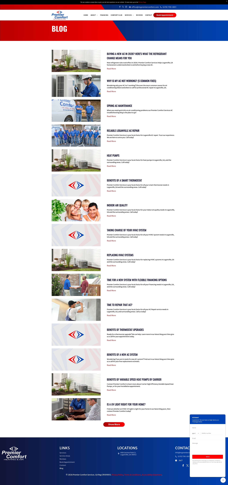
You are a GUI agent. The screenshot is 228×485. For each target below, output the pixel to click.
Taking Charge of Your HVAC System (126, 230)
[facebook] (120, 7)
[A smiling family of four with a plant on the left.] (76, 210)
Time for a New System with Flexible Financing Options (137, 280)
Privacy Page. (142, 2)
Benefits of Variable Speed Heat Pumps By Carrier (134, 379)
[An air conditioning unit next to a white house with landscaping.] (76, 384)
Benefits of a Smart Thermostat (124, 180)
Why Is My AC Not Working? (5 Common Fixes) (131, 81)
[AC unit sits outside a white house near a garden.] (76, 260)
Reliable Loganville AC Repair (123, 131)
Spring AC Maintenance (119, 106)
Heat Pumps (113, 155)
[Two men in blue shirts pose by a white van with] (76, 111)
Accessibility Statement (152, 475)
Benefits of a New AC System (122, 354)
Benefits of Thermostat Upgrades (125, 330)
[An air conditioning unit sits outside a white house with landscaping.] (76, 160)
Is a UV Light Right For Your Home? (126, 404)
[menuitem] (85, 15)
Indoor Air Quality (117, 205)
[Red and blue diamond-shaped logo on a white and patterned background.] (76, 185)
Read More (111, 69)
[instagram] (126, 7)
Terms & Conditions (132, 475)
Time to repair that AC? (119, 305)
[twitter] (123, 7)
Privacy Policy (117, 475)
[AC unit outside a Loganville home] (76, 86)
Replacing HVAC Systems (120, 255)
